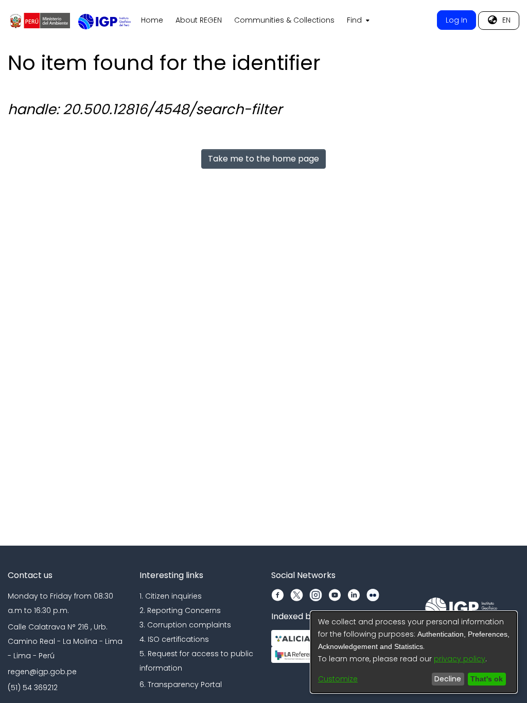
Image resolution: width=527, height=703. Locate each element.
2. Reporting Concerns (180, 610)
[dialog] (414, 652)
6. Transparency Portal (180, 684)
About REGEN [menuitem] (198, 20)
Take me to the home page (263, 159)
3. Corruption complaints (185, 625)
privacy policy (459, 659)
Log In (456, 20)
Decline (445, 679)
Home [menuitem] (152, 20)
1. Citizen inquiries (170, 596)
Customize (338, 679)
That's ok (485, 679)
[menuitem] (357, 20)
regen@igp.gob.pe (42, 671)
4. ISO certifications (174, 639)
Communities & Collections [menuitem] (284, 20)
